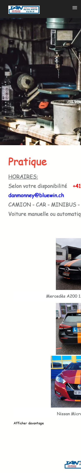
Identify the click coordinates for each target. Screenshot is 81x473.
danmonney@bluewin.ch (36, 195)
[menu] (75, 8)
